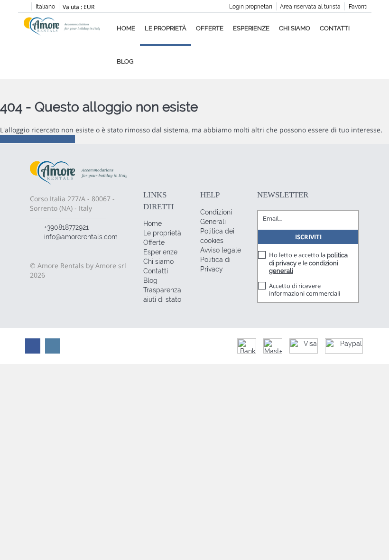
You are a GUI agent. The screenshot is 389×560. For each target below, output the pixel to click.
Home (126, 28)
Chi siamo (294, 28)
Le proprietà (165, 28)
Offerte (209, 28)
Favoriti (358, 6)
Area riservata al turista (310, 6)
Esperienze (251, 28)
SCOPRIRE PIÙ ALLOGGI (37, 139)
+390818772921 (66, 227)
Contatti (335, 28)
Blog (125, 61)
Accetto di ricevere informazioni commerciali (304, 289)
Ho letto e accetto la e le (308, 262)
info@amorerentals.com (81, 237)
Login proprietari (250, 6)
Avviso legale (220, 250)
